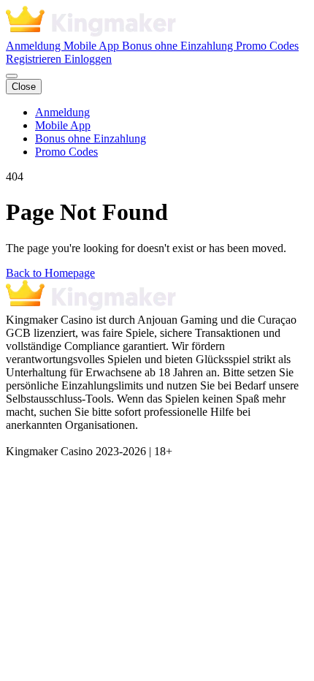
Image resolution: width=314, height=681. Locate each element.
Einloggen (88, 59)
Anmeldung (35, 45)
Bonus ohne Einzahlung (179, 45)
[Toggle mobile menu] (12, 76)
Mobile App (93, 45)
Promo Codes (267, 45)
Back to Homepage (50, 273)
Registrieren (35, 59)
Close (24, 86)
